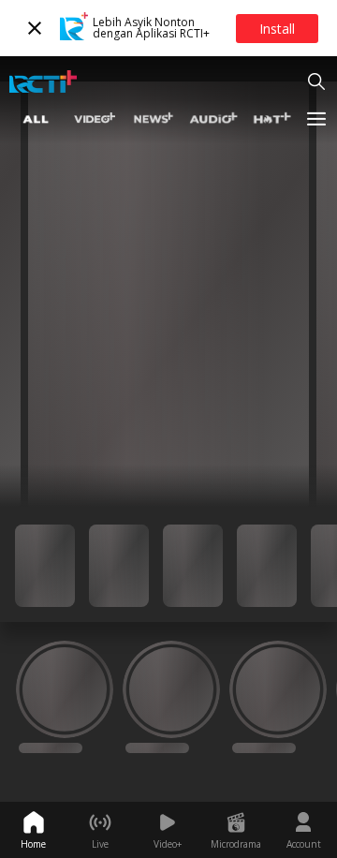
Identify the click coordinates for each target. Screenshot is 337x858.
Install (277, 28)
